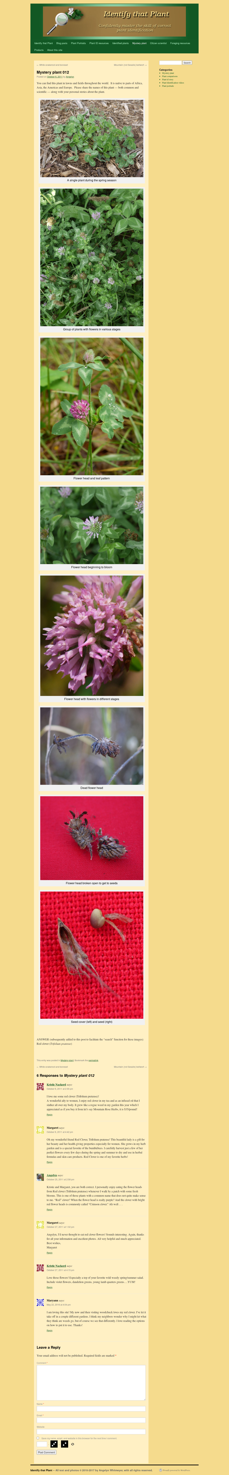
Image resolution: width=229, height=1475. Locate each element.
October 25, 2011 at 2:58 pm (60, 1179)
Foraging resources (180, 43)
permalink (93, 1060)
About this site (54, 50)
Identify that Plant (43, 43)
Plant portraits (168, 85)
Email (40, 1415)
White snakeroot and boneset (52, 64)
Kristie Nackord (56, 1084)
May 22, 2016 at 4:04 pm (59, 1304)
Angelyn (70, 76)
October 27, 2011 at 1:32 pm (60, 1226)
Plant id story (167, 79)
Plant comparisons (170, 76)
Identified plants (120, 43)
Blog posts (61, 43)
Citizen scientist (158, 43)
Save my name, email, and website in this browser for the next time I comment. (79, 1438)
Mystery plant (139, 43)
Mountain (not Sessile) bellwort (130, 64)
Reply (49, 1114)
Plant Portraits (78, 43)
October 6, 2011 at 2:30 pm (60, 1088)
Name (40, 1403)
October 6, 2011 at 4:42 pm (60, 1131)
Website (41, 1426)
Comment (42, 1362)
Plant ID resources (99, 43)
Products (39, 50)
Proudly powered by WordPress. (177, 1470)
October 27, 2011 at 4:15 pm (60, 1270)
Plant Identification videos (173, 82)
